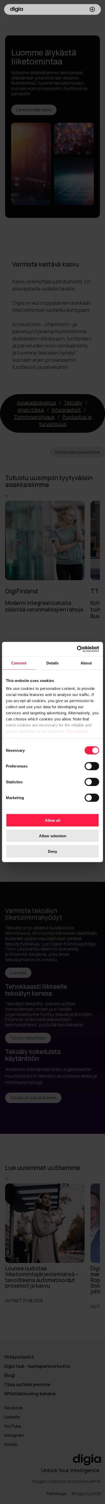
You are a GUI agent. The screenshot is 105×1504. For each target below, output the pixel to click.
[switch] (92, 766)
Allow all (52, 820)
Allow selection (52, 835)
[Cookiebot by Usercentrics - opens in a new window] (77, 649)
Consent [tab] (19, 663)
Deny (52, 851)
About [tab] (86, 663)
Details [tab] (52, 663)
